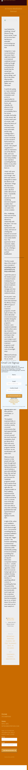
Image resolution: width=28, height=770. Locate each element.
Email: (14, 381)
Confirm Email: (14, 388)
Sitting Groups (14, 399)
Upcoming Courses (14, 401)
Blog (14, 404)
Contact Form (14, 402)
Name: (14, 374)
